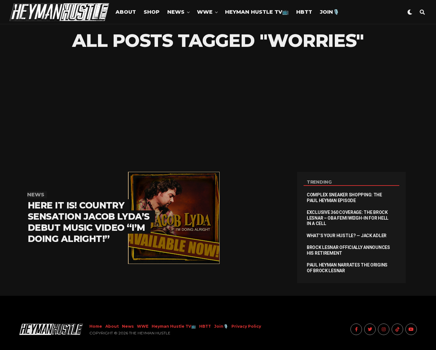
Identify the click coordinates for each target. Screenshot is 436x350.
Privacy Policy (246, 326)
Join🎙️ (329, 12)
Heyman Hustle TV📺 (257, 12)
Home (95, 326)
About (126, 12)
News (175, 12)
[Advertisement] (218, 111)
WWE (205, 12)
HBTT (304, 12)
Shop (152, 12)
